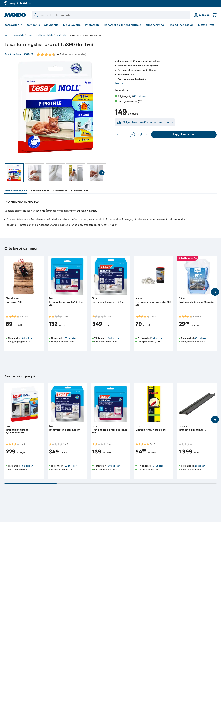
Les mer (119, 83)
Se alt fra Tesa (12, 54)
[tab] (15, 191)
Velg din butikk (18, 3)
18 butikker (27, 338)
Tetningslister (62, 35)
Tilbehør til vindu (45, 35)
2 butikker (199, 465)
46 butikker (157, 465)
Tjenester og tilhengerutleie (122, 25)
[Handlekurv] (214, 15)
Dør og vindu (18, 35)
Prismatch (92, 25)
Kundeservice (154, 25)
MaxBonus (51, 25)
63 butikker (200, 338)
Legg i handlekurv (183, 134)
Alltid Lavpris (72, 25)
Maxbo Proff (206, 25)
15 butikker (27, 465)
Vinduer (30, 35)
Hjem (6, 35)
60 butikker (140, 96)
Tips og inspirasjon (181, 25)
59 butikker (157, 338)
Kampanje (33, 25)
